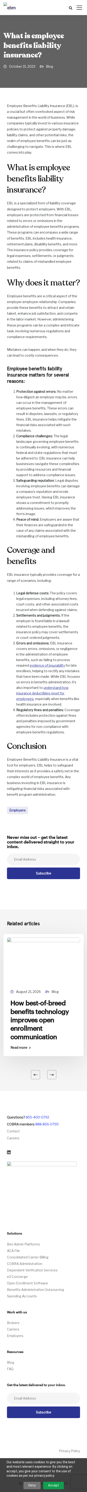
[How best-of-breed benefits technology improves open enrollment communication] (43, 960)
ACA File (13, 1251)
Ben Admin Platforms (23, 1244)
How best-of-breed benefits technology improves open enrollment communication (39, 1020)
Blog (49, 66)
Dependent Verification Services (32, 1270)
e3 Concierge (17, 1277)
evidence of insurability (47, 665)
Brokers (13, 1323)
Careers (13, 1138)
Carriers (13, 1329)
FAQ (10, 1369)
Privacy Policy (69, 1451)
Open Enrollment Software (27, 1283)
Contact (13, 1131)
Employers (17, 810)
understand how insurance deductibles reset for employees (42, 693)
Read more (18, 1047)
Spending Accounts (22, 1296)
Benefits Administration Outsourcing (35, 1290)
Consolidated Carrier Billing (27, 1257)
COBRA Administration (24, 1264)
